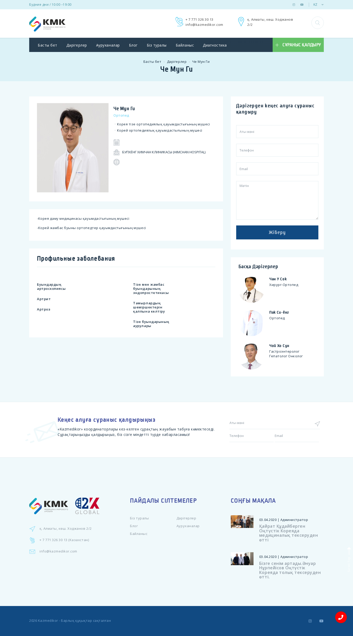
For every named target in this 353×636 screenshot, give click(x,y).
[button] (317, 23)
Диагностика (215, 45)
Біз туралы (157, 45)
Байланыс (185, 45)
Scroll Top (348, 564)
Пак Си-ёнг (279, 312)
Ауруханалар (108, 45)
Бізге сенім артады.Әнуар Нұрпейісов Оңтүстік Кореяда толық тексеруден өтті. (290, 570)
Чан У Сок (278, 279)
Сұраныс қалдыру (301, 45)
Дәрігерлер (76, 45)
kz (315, 4)
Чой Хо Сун (279, 346)
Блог (133, 45)
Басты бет (47, 45)
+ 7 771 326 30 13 (199, 19)
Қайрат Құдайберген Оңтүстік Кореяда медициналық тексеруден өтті (288, 533)
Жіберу (277, 232)
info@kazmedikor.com (204, 24)
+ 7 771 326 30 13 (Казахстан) (64, 539)
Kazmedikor (48, 620)
